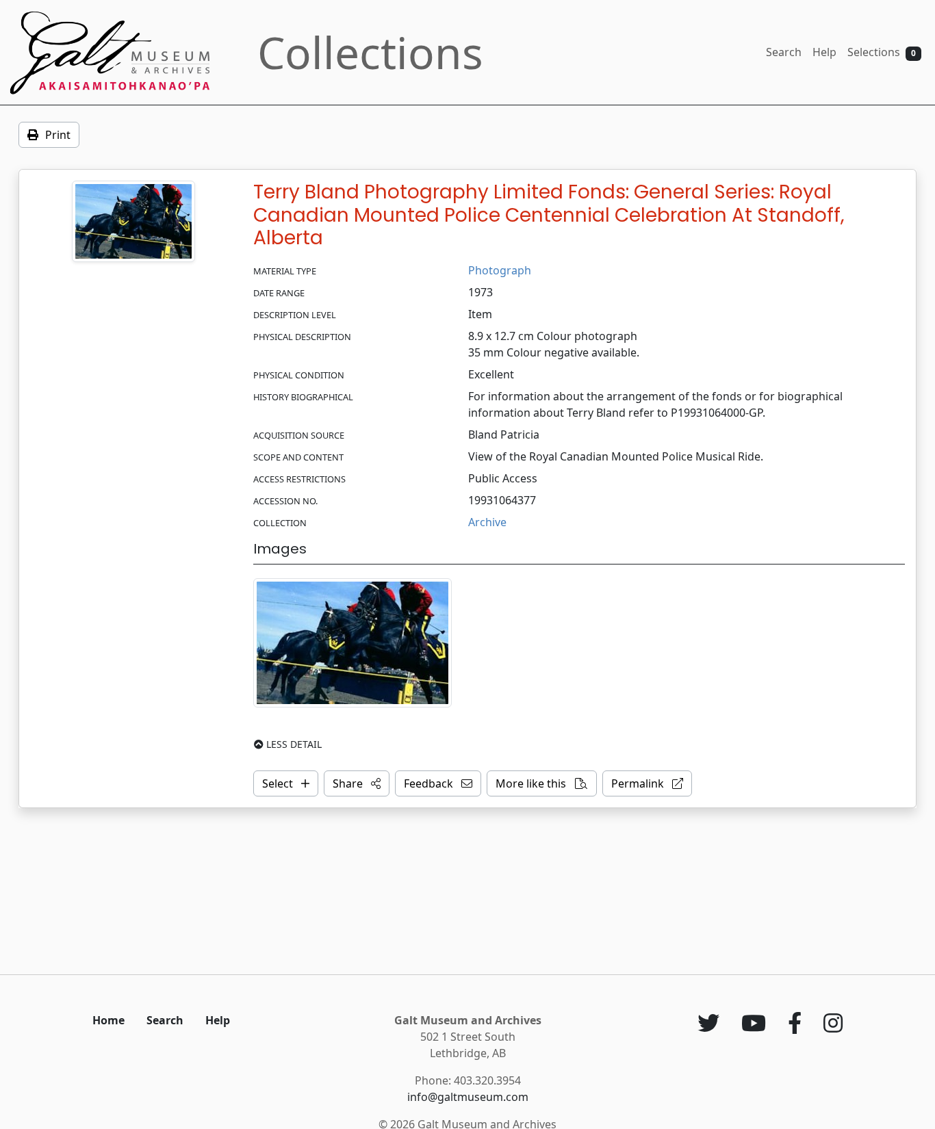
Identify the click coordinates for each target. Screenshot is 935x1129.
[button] (356, 783)
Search (784, 52)
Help (824, 52)
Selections (881, 52)
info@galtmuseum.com (467, 1096)
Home (108, 1020)
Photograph (499, 270)
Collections (370, 52)
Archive (487, 522)
